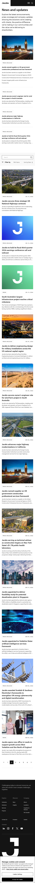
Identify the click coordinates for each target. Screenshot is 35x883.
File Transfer (27, 812)
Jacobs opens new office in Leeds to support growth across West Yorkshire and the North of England (17, 744)
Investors (15, 819)
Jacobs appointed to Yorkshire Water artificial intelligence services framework (17, 643)
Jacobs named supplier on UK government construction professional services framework (15, 493)
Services (4, 808)
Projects (4, 810)
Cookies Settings (17, 874)
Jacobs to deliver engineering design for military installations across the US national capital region (17, 348)
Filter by (7, 162)
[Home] (5, 3)
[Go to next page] (31, 762)
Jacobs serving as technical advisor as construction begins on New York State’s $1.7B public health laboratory (17, 544)
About (25, 802)
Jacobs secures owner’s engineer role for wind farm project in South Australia (17, 397)
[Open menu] (29, 3)
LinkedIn (4, 828)
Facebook (13, 828)
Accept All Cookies (17, 879)
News (14, 802)
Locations (26, 805)
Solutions (4, 805)
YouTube (22, 828)
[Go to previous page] (4, 762)
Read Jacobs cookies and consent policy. (17, 869)
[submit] (31, 157)
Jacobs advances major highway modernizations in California (15, 445)
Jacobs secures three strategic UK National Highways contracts (16, 202)
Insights (15, 805)
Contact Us (4, 819)
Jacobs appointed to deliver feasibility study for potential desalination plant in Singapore (15, 594)
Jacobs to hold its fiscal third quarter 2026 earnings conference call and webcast (17, 250)
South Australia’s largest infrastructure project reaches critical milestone (17, 299)
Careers (25, 819)
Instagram (8, 828)
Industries (4, 802)
